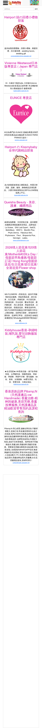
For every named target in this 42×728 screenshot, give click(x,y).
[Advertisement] (21, 496)
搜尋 (36, 9)
